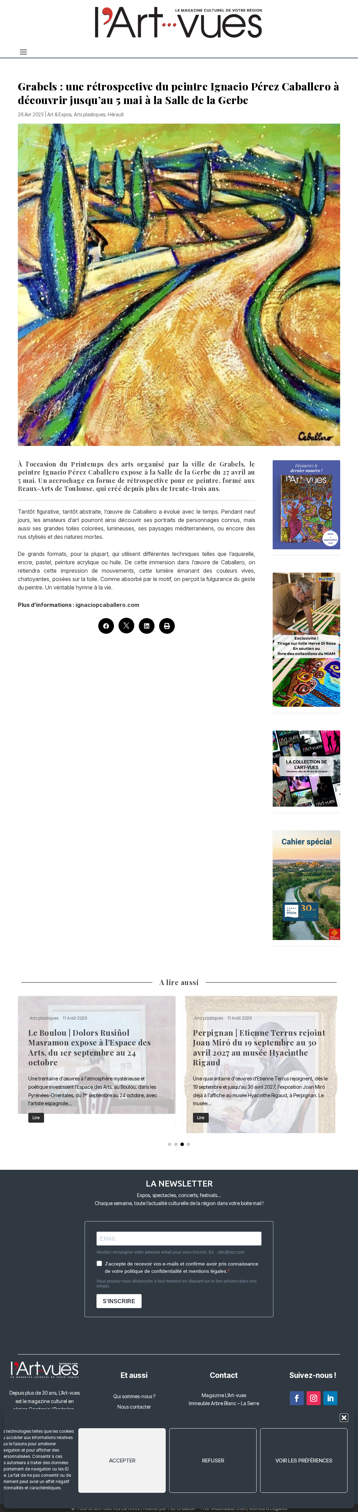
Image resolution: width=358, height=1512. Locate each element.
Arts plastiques (89, 114)
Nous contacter (134, 1407)
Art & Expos (59, 114)
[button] (344, 1417)
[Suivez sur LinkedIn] (330, 1398)
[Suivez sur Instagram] (314, 1398)
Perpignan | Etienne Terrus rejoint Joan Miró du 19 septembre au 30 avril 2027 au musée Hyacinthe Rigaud (127, 1064)
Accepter (122, 1460)
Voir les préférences (303, 1460)
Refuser (213, 1460)
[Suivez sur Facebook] (297, 1398)
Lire (66, 1117)
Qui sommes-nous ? (134, 1396)
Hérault (116, 114)
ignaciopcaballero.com (107, 604)
